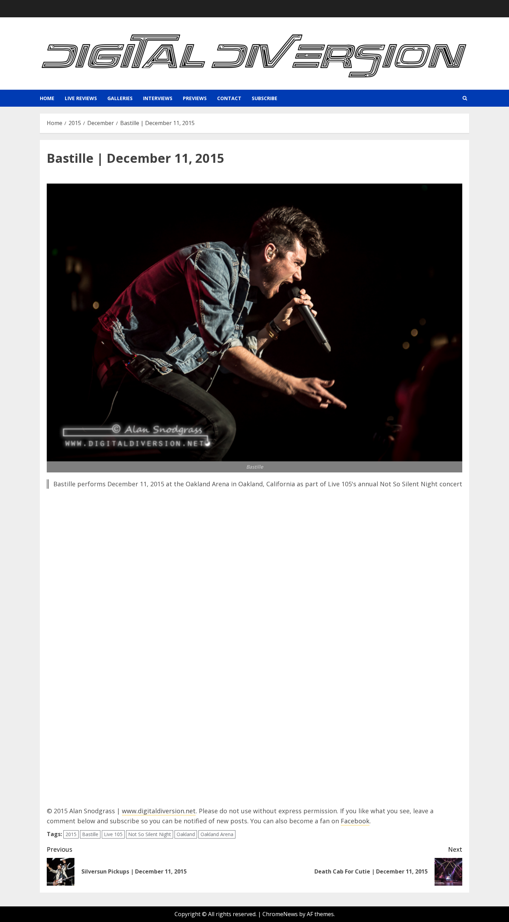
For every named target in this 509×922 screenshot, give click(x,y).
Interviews (157, 98)
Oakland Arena (216, 834)
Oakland (186, 834)
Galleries (120, 98)
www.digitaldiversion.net (159, 811)
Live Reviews (81, 98)
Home (47, 98)
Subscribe (264, 98)
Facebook (355, 821)
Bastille (90, 834)
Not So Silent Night (149, 834)
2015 (71, 834)
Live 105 (113, 834)
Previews (195, 98)
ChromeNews (280, 914)
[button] (465, 98)
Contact (229, 98)
